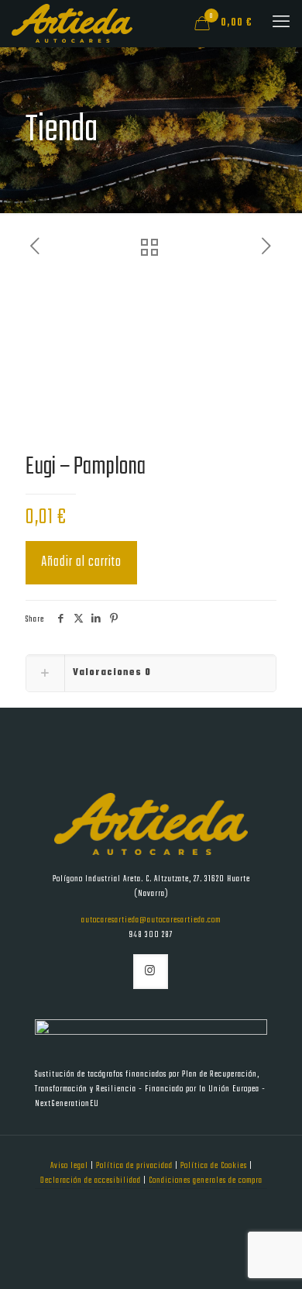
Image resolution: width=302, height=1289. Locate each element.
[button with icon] (150, 971)
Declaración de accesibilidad (91, 1180)
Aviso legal (70, 1166)
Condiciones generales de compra (206, 1180)
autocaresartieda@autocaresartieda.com (151, 920)
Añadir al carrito (81, 562)
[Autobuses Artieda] (72, 23)
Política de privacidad (135, 1166)
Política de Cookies (214, 1166)
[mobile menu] (281, 23)
